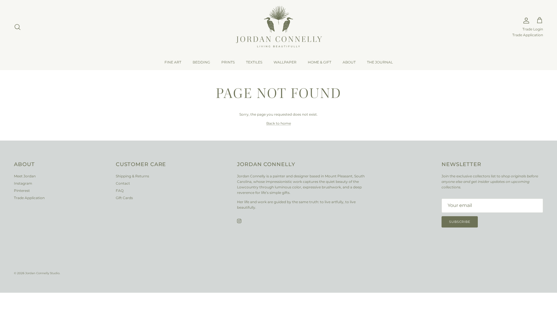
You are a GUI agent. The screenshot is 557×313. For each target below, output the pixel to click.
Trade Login (532, 29)
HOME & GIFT (319, 62)
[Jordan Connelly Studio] (278, 27)
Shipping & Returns (132, 176)
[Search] (17, 26)
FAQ (120, 190)
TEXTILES (254, 62)
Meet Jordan (25, 176)
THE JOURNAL (380, 62)
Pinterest (22, 190)
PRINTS (228, 62)
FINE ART (172, 62)
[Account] (525, 20)
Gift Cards (124, 198)
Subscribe (459, 222)
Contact (123, 183)
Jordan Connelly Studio (42, 273)
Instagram (23, 183)
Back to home (278, 123)
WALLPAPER (285, 62)
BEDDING (201, 62)
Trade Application (527, 35)
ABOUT (349, 62)
